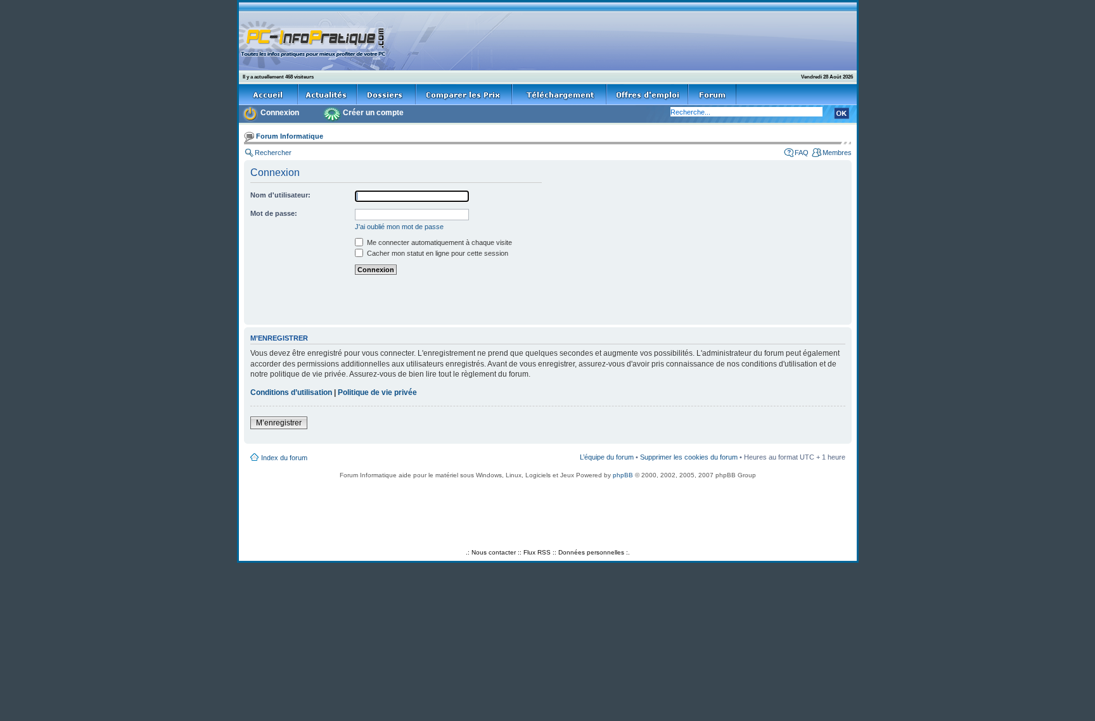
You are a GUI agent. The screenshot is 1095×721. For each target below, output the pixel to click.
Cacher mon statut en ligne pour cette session (436, 253)
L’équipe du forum (607, 457)
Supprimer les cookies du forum (689, 457)
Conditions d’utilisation (291, 392)
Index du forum (284, 457)
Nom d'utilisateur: (280, 195)
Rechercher (273, 152)
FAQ (802, 152)
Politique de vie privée (377, 392)
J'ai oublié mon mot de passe (399, 226)
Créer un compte (373, 112)
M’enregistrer (279, 422)
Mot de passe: (273, 213)
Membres (837, 152)
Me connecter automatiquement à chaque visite (438, 242)
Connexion (279, 112)
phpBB (623, 475)
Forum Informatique (289, 136)
